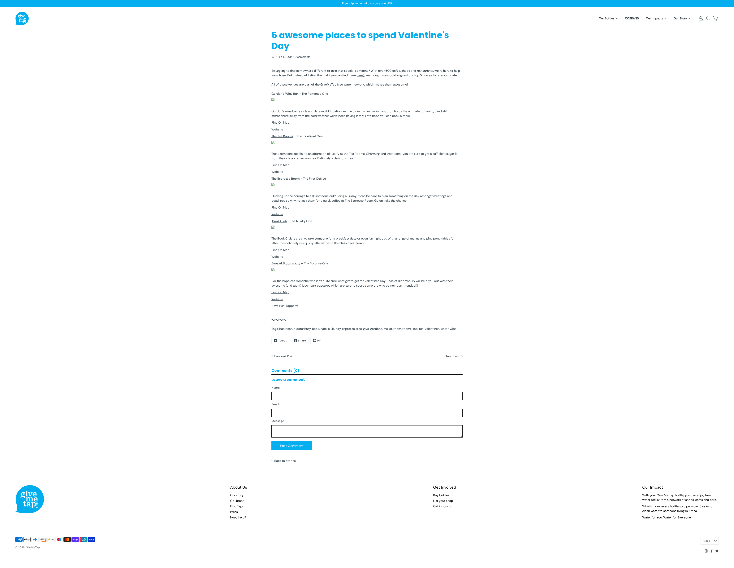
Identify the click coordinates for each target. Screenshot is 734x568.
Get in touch (442, 506)
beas (288, 329)
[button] (708, 18)
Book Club (279, 221)
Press (234, 512)
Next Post (453, 356)
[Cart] (716, 18)
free (359, 329)
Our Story (680, 18)
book (315, 329)
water (445, 329)
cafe (324, 329)
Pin (319, 340)
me (385, 329)
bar (281, 329)
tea (421, 329)
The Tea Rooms (282, 136)
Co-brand (237, 501)
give (366, 329)
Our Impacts (654, 18)
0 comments (302, 57)
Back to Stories (285, 461)
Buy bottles (441, 495)
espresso (348, 329)
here (360, 75)
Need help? (238, 517)
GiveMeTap (33, 547)
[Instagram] (706, 551)
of (390, 329)
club (331, 329)
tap (415, 329)
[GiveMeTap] (22, 18)
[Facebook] (711, 551)
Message (277, 421)
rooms (407, 329)
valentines (432, 329)
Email (275, 404)
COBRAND (632, 18)
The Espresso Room (285, 179)
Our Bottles (607, 18)
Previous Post (283, 356)
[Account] (701, 18)
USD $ (706, 541)
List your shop (443, 501)
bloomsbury (302, 329)
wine (453, 329)
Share (302, 340)
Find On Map (280, 123)
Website (277, 129)
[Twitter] (717, 551)
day (338, 329)
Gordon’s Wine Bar (284, 94)
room (397, 329)
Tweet (282, 340)
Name (275, 388)
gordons (376, 329)
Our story (237, 495)
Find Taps (237, 506)
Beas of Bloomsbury (285, 263)
